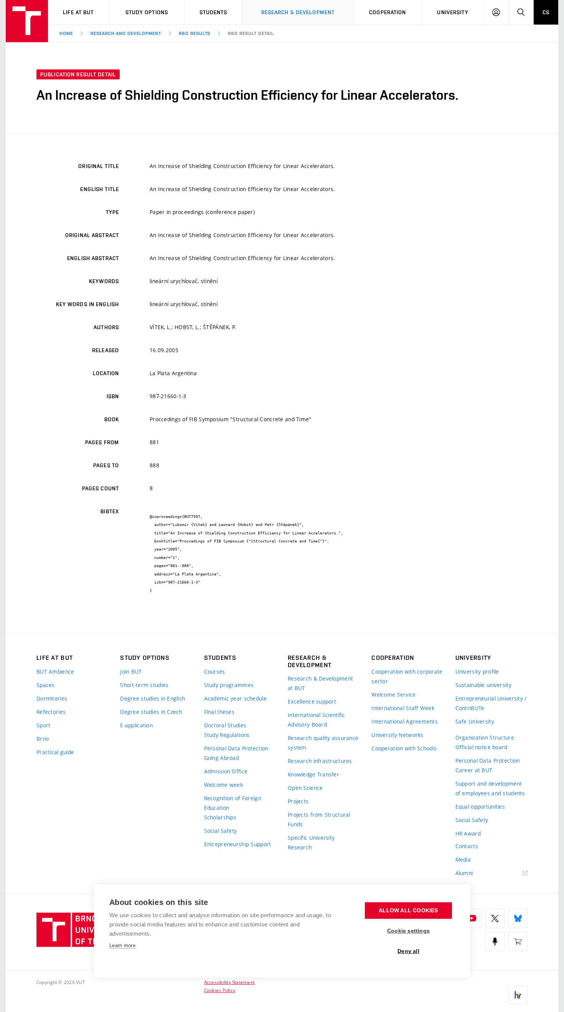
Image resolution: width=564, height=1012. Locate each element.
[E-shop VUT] (518, 941)
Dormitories (51, 698)
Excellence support (312, 701)
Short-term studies (144, 685)
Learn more (122, 945)
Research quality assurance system (323, 742)
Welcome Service (393, 694)
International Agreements (404, 721)
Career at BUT (474, 770)
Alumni (464, 873)
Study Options (146, 12)
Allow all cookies (408, 910)
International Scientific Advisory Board (316, 719)
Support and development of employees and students (490, 788)
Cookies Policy (219, 990)
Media (463, 859)
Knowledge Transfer (313, 774)
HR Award (468, 833)
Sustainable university (483, 685)
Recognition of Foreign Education (232, 802)
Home (66, 33)
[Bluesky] (518, 918)
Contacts (466, 846)
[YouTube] (472, 918)
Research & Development (298, 12)
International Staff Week (402, 708)
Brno (42, 738)
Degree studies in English (152, 698)
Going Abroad (221, 757)
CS (546, 12)
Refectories (51, 711)
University (452, 12)
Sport (43, 725)
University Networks (397, 734)
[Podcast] (495, 941)
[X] (495, 918)
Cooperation (387, 12)
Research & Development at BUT (320, 683)
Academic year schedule (235, 698)
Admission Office (225, 771)
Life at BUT (78, 12)
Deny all (408, 951)
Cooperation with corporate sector (406, 676)
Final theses (219, 711)
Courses (214, 671)
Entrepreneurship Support (237, 844)
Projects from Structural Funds (319, 819)
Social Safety (220, 830)
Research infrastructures (320, 761)
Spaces (45, 685)
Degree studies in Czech (151, 711)
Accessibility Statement (229, 982)
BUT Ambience (55, 671)
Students (214, 12)
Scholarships (220, 817)
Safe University (474, 721)
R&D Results (195, 33)
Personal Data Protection (236, 748)
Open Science (305, 787)
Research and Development (126, 33)
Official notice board (481, 747)
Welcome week (223, 784)
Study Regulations (227, 734)
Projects (298, 801)
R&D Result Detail (251, 33)
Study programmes (229, 685)
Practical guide (55, 752)
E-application (136, 725)
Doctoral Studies (225, 725)
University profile (477, 671)
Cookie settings (408, 931)
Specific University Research (311, 842)
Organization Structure (484, 737)
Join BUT (131, 671)
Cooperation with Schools (404, 748)
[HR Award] (518, 994)
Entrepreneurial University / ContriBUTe (491, 703)
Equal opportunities (480, 806)
